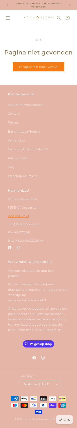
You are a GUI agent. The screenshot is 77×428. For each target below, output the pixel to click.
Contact (14, 113)
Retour (13, 122)
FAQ (11, 167)
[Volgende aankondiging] (69, 5)
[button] (8, 18)
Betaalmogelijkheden (24, 131)
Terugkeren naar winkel (38, 67)
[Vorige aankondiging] (7, 5)
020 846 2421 (18, 216)
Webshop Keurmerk (23, 176)
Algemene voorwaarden (26, 105)
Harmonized (31, 419)
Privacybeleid (18, 158)
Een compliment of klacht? (28, 149)
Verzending (16, 140)
